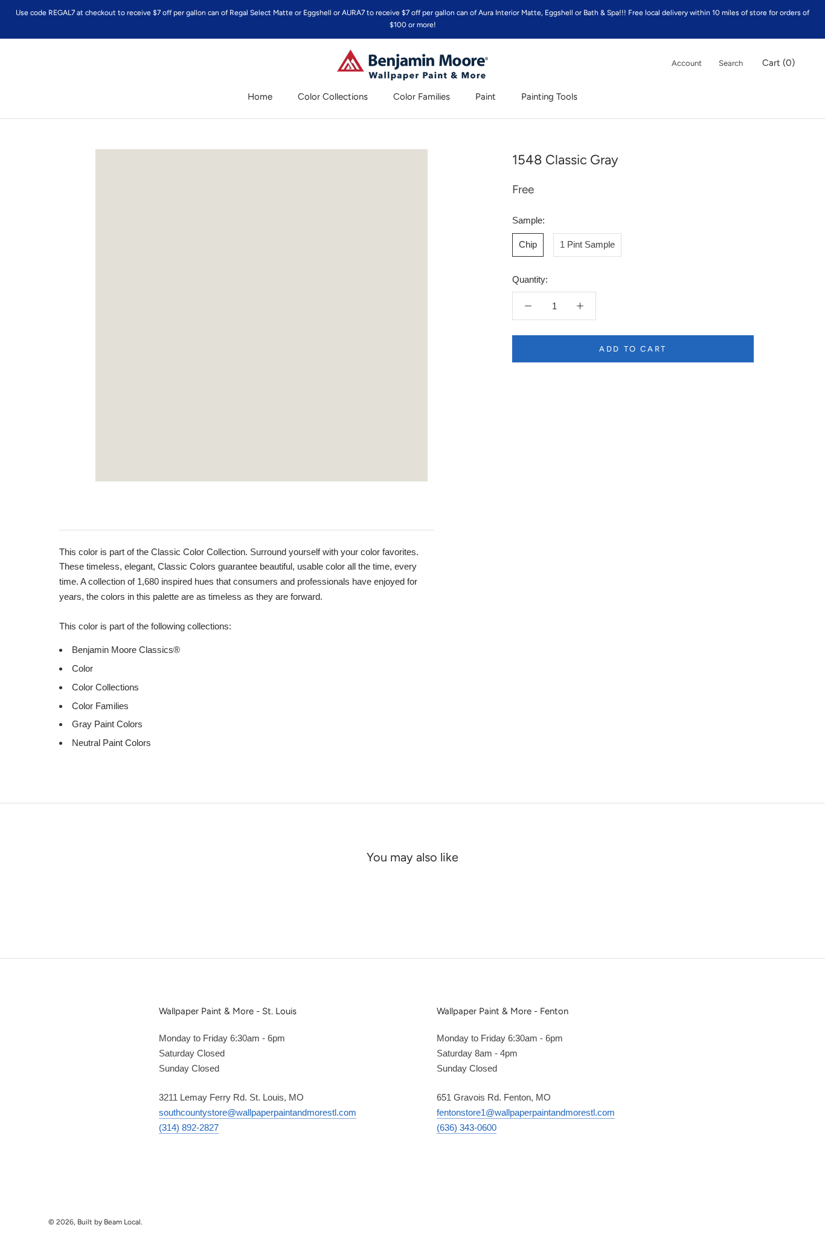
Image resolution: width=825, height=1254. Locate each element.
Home (260, 96)
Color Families (421, 96)
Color (82, 668)
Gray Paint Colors (107, 724)
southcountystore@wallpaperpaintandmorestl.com (257, 1112)
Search (731, 63)
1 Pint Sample (587, 244)
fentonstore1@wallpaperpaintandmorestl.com (526, 1112)
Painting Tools (549, 96)
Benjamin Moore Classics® (126, 650)
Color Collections (333, 96)
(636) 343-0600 (466, 1127)
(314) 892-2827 (189, 1127)
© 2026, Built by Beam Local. (95, 1222)
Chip (528, 244)
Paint (485, 96)
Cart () (778, 62)
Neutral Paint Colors (111, 743)
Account (687, 63)
